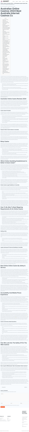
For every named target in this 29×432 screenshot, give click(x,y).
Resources (20, 1)
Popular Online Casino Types (6, 51)
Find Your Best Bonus (5, 55)
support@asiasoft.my (24, 426)
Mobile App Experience (5, 71)
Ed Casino (4, 57)
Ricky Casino (4, 24)
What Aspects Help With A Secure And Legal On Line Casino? (6, 62)
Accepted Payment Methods (6, 54)
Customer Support (5, 56)
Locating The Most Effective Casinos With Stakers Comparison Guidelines (6, 49)
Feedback (27, 1)
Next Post (26, 387)
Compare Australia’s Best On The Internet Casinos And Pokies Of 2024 (6, 69)
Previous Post (3, 387)
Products (14, 1)
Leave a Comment (3, 4)
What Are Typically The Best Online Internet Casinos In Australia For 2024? (6, 66)
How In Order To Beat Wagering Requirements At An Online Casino (6, 29)
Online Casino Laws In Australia (6, 27)
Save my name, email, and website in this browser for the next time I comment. (10, 405)
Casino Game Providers (5, 21)
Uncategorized (6, 4)
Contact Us (23, 1)
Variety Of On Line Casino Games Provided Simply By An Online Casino (6, 46)
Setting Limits (4, 31)
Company (17, 1)
